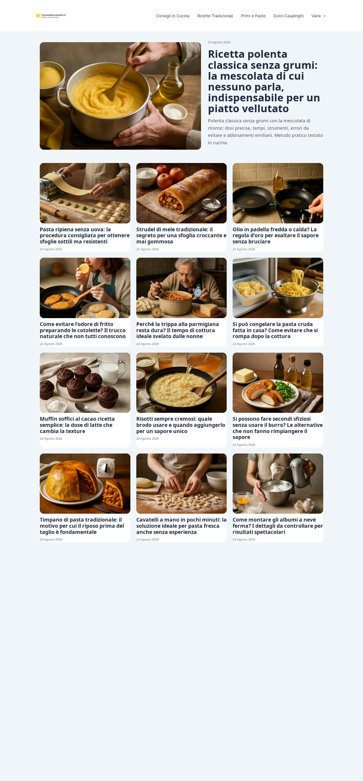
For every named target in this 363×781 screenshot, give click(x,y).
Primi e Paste (253, 15)
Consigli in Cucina (172, 15)
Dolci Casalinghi (288, 15)
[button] (323, 16)
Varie (316, 15)
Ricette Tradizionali (215, 15)
